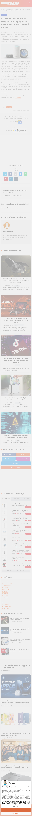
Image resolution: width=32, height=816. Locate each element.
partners (10, 786)
